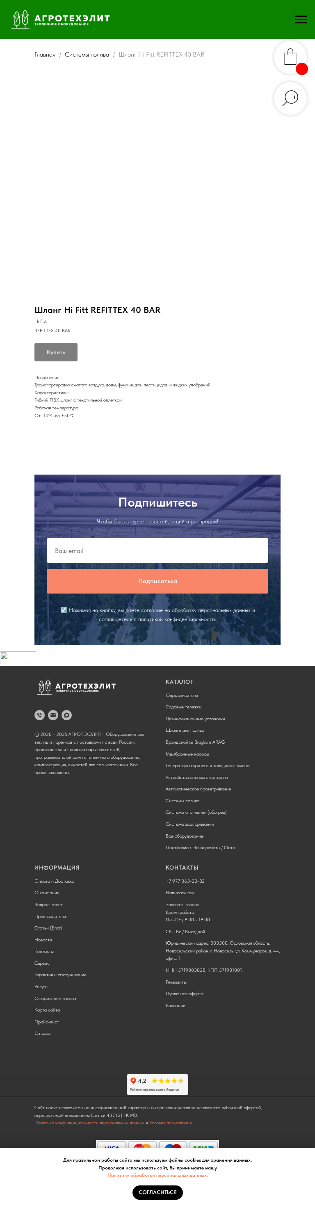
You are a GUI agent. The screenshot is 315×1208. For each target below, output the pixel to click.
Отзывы (42, 1033)
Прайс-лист (46, 1022)
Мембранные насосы (187, 754)
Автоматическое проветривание (198, 789)
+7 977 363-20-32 (185, 881)
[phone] (39, 715)
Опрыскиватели (182, 695)
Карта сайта (47, 1010)
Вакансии (175, 1005)
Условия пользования (170, 1123)
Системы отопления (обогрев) (196, 812)
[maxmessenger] (67, 715)
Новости (43, 940)
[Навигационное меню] (301, 20)
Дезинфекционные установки (195, 719)
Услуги (41, 986)
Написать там (180, 892)
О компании (46, 892)
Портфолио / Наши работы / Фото (200, 847)
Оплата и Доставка (54, 881)
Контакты (44, 951)
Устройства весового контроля (197, 777)
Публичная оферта (184, 993)
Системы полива (87, 54)
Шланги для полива (185, 730)
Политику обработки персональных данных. (157, 1175)
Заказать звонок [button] (182, 904)
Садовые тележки (183, 707)
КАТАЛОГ (180, 681)
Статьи (41, 928)
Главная (44, 54)
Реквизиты (176, 982)
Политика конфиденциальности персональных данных (89, 1123)
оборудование (189, 836)
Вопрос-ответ (48, 904)
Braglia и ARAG (209, 742)
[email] (53, 715)
